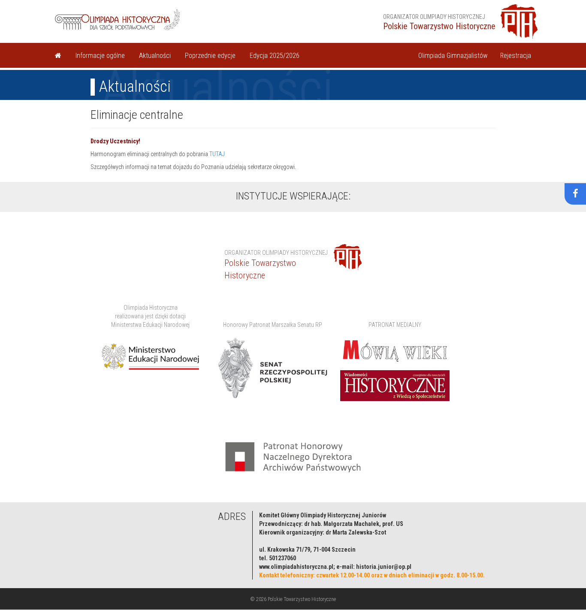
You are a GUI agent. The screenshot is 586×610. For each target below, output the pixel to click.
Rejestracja (515, 55)
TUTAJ (217, 154)
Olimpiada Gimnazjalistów (452, 55)
